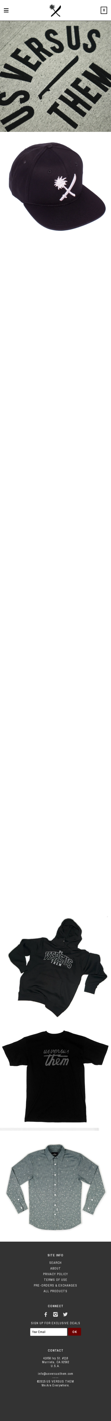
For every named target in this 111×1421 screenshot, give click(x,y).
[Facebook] (45, 1313)
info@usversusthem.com (55, 1374)
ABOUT (55, 1268)
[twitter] (65, 1313)
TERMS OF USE (55, 1280)
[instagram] (55, 1313)
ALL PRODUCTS (55, 1291)
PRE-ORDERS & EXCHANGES (55, 1285)
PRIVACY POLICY (55, 1274)
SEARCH (55, 1263)
